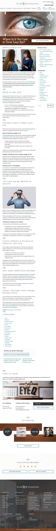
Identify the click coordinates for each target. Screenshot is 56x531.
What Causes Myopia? (45, 54)
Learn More (28, 445)
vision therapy (13, 226)
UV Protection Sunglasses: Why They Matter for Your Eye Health (46, 51)
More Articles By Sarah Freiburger (16, 354)
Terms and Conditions (8, 503)
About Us (2, 8)
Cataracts (7, 319)
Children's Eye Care (9, 321)
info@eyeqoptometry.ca (24, 409)
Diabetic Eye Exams (21, 500)
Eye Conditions (10, 309)
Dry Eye (6, 324)
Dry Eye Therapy (33, 497)
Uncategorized (8, 344)
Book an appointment (11, 305)
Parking (31, 513)
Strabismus (7, 105)
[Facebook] (44, 507)
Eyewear (7, 336)
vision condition (22, 72)
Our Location (45, 8)
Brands (34, 8)
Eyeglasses (7, 334)
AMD (6, 318)
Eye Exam (7, 329)
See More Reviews (15, 471)
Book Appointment (52, 8)
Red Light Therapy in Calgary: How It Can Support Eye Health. (46, 61)
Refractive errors (8, 106)
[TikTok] (47, 507)
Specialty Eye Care (17, 8)
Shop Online (39, 8)
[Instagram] (45, 507)
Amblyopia (5, 96)
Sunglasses (7, 342)
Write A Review (41, 471)
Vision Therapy (27, 8)
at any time (30, 128)
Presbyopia (7, 339)
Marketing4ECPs (25, 529)
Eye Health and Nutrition (10, 331)
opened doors (12, 213)
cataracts (19, 110)
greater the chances (24, 274)
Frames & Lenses (20, 517)
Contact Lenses (8, 323)
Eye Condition (8, 326)
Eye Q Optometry (8, 302)
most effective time (9, 135)
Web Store (5, 507)
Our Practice (6, 495)
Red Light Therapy (9, 341)
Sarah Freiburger (18, 47)
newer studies (15, 171)
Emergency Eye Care (34, 508)
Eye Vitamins (8, 332)
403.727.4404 (48, 5)
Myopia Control (8, 337)
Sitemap (5, 502)
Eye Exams (9, 8)
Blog (4, 500)
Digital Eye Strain (33, 503)
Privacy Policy (6, 505)
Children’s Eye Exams (21, 499)
